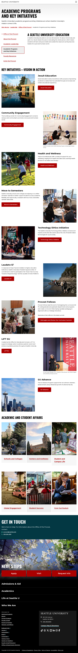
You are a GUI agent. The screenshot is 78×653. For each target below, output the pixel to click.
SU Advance (44, 389)
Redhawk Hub (5, 628)
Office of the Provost (25, 27)
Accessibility (54, 650)
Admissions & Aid (11, 583)
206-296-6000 (47, 621)
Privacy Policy (37, 650)
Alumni (3, 616)
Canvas (4, 630)
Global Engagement (12, 508)
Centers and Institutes (38, 459)
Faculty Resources (10, 56)
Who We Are (5, 27)
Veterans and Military (7, 624)
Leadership (13, 27)
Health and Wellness (47, 165)
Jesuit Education (46, 87)
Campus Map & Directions (50, 625)
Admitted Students (7, 614)
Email (3, 634)
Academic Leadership (11, 44)
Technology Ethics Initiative (49, 239)
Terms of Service (45, 650)
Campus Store (6, 638)
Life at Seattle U (11, 598)
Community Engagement (12, 125)
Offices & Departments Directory (11, 645)
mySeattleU (5, 632)
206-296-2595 (7, 534)
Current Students (6, 618)
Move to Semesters (10, 204)
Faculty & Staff (6, 620)
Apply (14, 573)
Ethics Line (60, 650)
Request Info (64, 573)
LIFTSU (6, 351)
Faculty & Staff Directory (9, 643)
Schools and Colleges (13, 459)
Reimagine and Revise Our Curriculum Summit (56, 320)
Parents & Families (7, 622)
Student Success (36, 508)
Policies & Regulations (27, 650)
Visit (39, 573)
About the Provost (10, 39)
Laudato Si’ (8, 278)
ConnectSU (5, 636)
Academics (8, 591)
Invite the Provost (10, 61)
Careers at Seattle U (7, 640)
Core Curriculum (61, 508)
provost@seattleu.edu (9, 532)
